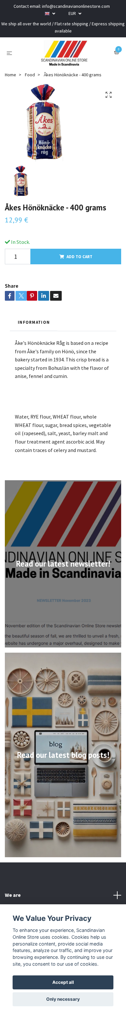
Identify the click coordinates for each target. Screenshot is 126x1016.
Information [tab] (34, 322)
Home (10, 75)
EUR (72, 13)
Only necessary (63, 999)
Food (30, 75)
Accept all (63, 982)
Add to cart (79, 256)
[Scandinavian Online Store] (64, 53)
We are (13, 895)
